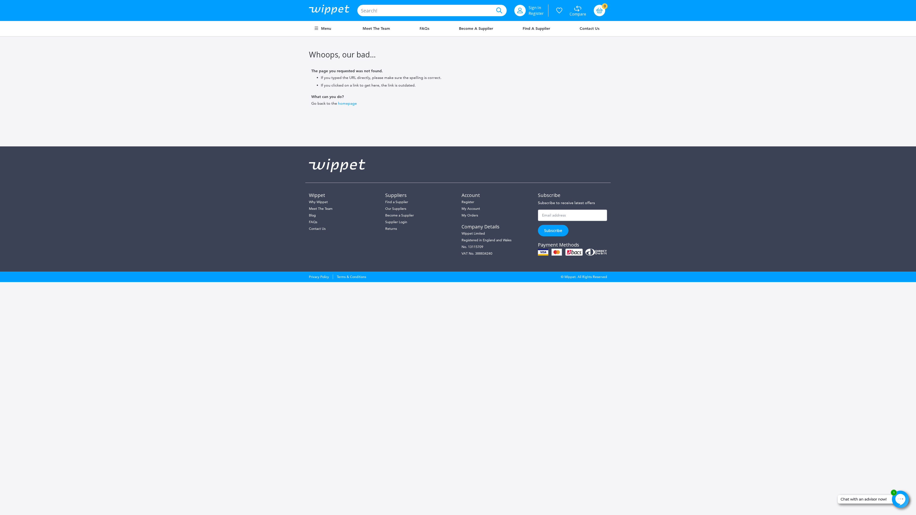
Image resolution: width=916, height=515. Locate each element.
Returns (391, 229)
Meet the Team (376, 28)
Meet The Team (321, 208)
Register (536, 13)
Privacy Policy (319, 277)
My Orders (470, 215)
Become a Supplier (476, 28)
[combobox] (432, 10)
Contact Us (589, 28)
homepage (347, 103)
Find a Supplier (536, 28)
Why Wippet (318, 202)
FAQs (424, 28)
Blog (312, 215)
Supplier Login (396, 222)
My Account (471, 208)
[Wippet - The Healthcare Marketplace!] (333, 10)
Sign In (535, 7)
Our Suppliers (395, 208)
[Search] (499, 10)
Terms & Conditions (351, 277)
